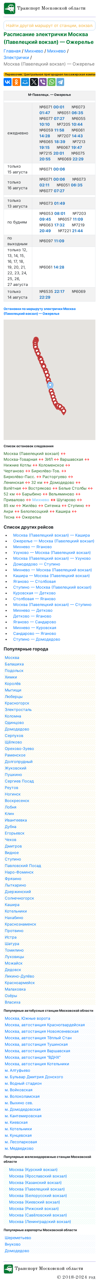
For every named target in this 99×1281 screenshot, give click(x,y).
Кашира (12, 904)
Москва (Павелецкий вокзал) (37, 1189)
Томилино (14, 950)
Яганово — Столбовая (34, 581)
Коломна (13, 716)
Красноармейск (20, 982)
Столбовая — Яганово (34, 598)
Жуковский (15, 768)
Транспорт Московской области (51, 8)
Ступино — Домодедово (36, 639)
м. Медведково (19, 1148)
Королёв (13, 683)
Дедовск (13, 969)
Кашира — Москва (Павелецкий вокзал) (51, 575)
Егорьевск (15, 833)
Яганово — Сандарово (34, 621)
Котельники (16, 911)
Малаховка (15, 989)
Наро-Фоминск (19, 872)
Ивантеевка (16, 820)
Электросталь (18, 709)
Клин (9, 813)
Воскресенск (17, 800)
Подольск (14, 670)
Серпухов (14, 735)
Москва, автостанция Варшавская (37, 1050)
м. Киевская (16, 1122)
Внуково (13, 1244)
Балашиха (14, 664)
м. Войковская (18, 1089)
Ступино (13, 859)
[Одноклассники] (16, 82)
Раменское (15, 755)
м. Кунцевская (18, 1135)
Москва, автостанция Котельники (37, 1063)
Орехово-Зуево (19, 748)
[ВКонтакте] (8, 82)
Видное (12, 852)
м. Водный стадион (23, 1083)
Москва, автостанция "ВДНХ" (33, 1057)
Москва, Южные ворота (27, 1018)
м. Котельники (18, 1128)
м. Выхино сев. (19, 1102)
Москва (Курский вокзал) (33, 1169)
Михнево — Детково (33, 610)
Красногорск (17, 703)
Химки (11, 677)
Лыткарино (15, 885)
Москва (12, 657)
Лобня (10, 807)
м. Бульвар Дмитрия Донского (34, 1076)
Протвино (14, 930)
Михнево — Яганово (32, 546)
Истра (11, 937)
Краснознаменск (20, 924)
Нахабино (14, 917)
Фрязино (13, 878)
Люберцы (14, 696)
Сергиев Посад (19, 781)
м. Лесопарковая (21, 1141)
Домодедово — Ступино (36, 564)
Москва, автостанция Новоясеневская (42, 1031)
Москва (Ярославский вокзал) (38, 1176)
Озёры (11, 995)
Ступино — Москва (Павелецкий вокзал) (52, 587)
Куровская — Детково (34, 593)
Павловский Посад (23, 865)
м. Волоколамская (22, 1096)
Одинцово (14, 722)
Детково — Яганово (32, 616)
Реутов (11, 787)
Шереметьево (18, 1237)
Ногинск (13, 794)
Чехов (10, 839)
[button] (63, 411)
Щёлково (13, 742)
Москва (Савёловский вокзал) (38, 1215)
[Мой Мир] (25, 82)
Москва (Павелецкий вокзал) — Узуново (52, 558)
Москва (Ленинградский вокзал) (40, 1221)
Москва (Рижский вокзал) (34, 1208)
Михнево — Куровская (34, 627)
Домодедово (17, 729)
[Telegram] (60, 82)
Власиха (12, 1002)
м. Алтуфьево (17, 1070)
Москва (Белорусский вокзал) (38, 1195)
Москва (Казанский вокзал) (35, 1182)
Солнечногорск (19, 898)
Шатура (12, 943)
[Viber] (43, 82)
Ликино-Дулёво (19, 976)
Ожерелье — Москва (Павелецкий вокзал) (53, 541)
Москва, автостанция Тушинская (36, 1044)
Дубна (10, 826)
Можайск (14, 963)
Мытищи (13, 690)
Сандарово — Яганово (34, 633)
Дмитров (13, 846)
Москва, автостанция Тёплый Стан (38, 1037)
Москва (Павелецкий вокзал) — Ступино (52, 604)
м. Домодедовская (23, 1109)
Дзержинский (18, 891)
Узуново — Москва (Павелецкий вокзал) (52, 552)
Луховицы (14, 956)
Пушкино (13, 774)
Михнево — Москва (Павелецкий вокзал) (52, 569)
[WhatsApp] (52, 82)
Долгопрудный (19, 761)
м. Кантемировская (23, 1115)
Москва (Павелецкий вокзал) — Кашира (51, 535)
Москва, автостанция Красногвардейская (45, 1024)
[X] (34, 82)
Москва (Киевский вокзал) (34, 1202)
